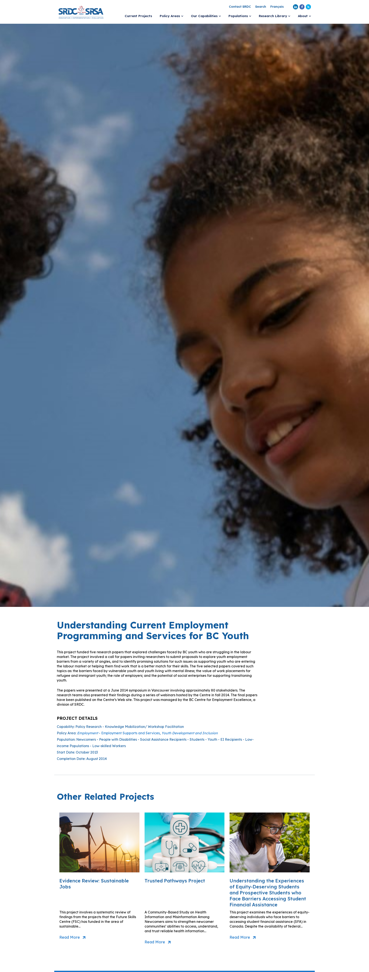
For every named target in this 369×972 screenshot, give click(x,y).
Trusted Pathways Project (175, 881)
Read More (69, 937)
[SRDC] (81, 11)
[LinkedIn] (295, 6)
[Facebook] (302, 6)
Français (277, 6)
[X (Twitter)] (308, 6)
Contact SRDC (240, 6)
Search (260, 6)
